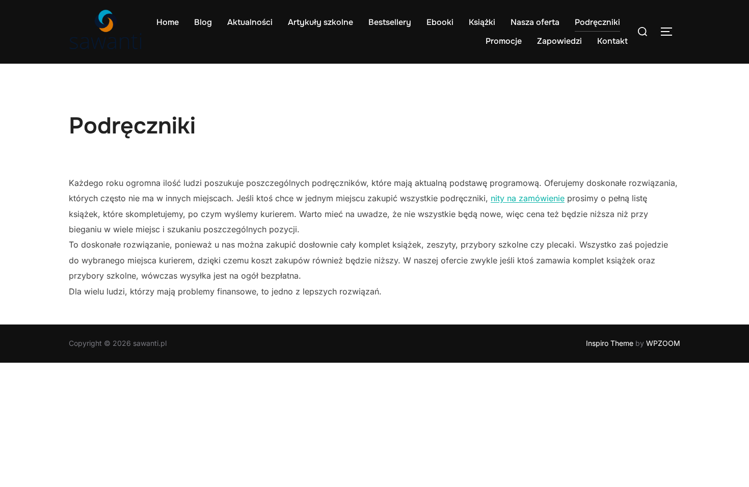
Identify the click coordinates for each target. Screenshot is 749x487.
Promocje (504, 41)
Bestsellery (389, 22)
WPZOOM (663, 343)
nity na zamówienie (528, 198)
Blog (203, 22)
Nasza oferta (535, 22)
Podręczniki (597, 22)
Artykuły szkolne (320, 22)
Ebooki (439, 22)
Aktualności (250, 22)
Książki (482, 22)
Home (167, 22)
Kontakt (612, 41)
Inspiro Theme (609, 343)
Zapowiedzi (559, 41)
